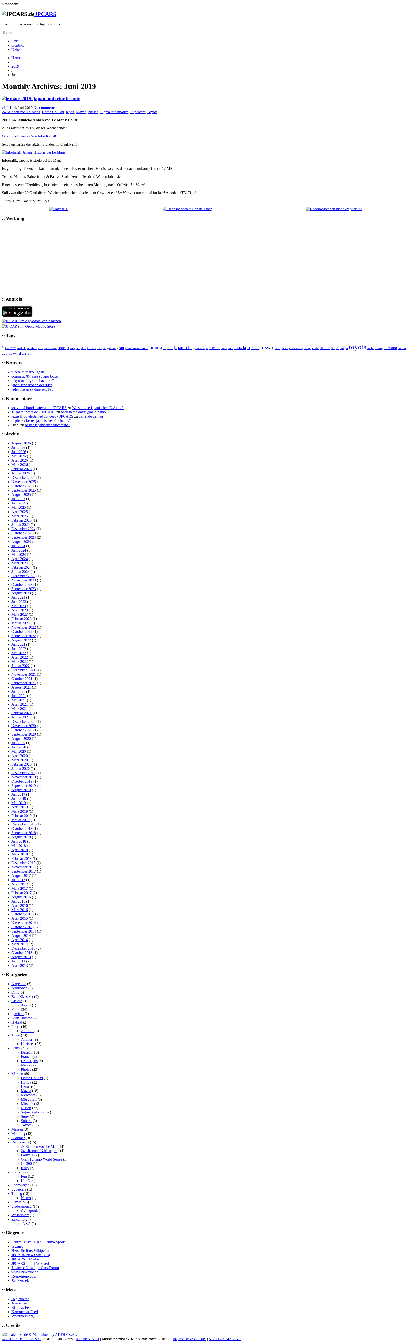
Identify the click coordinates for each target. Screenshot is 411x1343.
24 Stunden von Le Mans (21, 112)
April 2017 (19, 884)
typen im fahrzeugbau (27, 372)
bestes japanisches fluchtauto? (48, 421)
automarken (50, 348)
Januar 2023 (20, 623)
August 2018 (21, 837)
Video (402, 348)
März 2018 (19, 854)
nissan (267, 347)
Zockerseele (20, 1281)
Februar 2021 (21, 713)
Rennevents (20, 1142)
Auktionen (19, 988)
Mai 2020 (18, 751)
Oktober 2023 (21, 584)
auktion (32, 348)
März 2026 (19, 465)
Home (16, 58)
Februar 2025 (21, 520)
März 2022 (19, 661)
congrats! (75, 348)
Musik (25, 1065)
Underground (21, 1206)
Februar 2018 (21, 858)
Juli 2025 (18, 499)
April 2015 (19, 918)
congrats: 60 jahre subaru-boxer (35, 376)
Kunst (15, 1048)
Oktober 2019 (21, 781)
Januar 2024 (20, 572)
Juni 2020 (18, 747)
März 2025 (19, 516)
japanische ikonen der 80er (31, 385)
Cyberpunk (29, 1211)
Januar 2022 (20, 666)
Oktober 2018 (21, 828)
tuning (379, 348)
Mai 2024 (18, 554)
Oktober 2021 (21, 679)
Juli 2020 (18, 743)
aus (40, 348)
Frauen (26, 1057)
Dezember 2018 (23, 824)
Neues (255, 348)
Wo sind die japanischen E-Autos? (98, 408)
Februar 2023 (21, 619)
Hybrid (16, 1022)
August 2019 (21, 790)
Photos (26, 1069)
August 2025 (21, 495)
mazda (240, 347)
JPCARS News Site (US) (30, 1255)
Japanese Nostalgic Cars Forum (35, 1268)
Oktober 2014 (21, 927)
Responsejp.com (23, 1276)
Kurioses (27, 1044)
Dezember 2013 (23, 948)
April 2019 (19, 807)
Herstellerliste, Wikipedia (30, 1251)
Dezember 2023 (23, 576)
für (104, 348)
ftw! (99, 348)
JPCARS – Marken (26, 1259)
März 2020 (19, 760)
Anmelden (19, 1303)
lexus (224, 348)
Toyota (152, 112)
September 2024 (23, 537)
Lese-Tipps (29, 1061)
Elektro (16, 1001)
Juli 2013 (18, 961)
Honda (26, 1082)
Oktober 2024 (21, 533)
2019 (15, 66)
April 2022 (19, 657)
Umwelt (17, 1202)
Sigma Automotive (114, 112)
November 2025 (23, 482)
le (207, 348)
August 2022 (21, 640)
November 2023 (23, 580)
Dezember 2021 (23, 670)
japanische (183, 347)
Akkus (26, 1005)
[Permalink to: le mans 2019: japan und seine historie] (41, 98)
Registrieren (20, 1299)
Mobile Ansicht (87, 1339)
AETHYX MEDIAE (225, 1339)
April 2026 (19, 460)
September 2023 (23, 589)
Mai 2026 (18, 456)
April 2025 (19, 512)
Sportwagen (20, 1185)
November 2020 (23, 726)
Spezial (16, 1172)
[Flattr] (58, 209)
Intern (15, 1027)
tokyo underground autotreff (32, 381)
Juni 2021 (18, 696)
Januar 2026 (20, 473)
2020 (13, 348)
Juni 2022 (18, 649)
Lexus (25, 1086)
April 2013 (19, 965)
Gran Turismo (21, 1018)
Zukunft (26, 354)
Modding (18, 1134)
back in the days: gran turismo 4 (85, 412)
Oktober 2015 (21, 914)
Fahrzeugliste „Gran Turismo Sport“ (38, 1242)
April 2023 (19, 610)
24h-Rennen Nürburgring (40, 1151)
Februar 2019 (21, 816)
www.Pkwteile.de (24, 1272)
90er (7, 348)
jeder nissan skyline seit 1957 (33, 389)
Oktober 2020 (21, 730)
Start (14, 41)
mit (248, 348)
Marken (17, 1074)
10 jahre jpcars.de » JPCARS (33, 412)
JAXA (26, 1223)
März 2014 (19, 944)
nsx (277, 348)
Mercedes (28, 1095)
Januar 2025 (20, 525)
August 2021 (21, 687)
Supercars (137, 112)
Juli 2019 (18, 794)
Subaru (26, 1121)
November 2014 (23, 923)
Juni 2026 (18, 452)
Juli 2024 (18, 546)
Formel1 (27, 1155)
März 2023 (19, 614)
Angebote (18, 984)
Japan (70, 112)
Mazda (81, 112)
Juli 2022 (18, 644)
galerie (111, 348)
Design (26, 1052)
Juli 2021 (18, 691)
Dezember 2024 (23, 529)
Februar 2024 (21, 567)
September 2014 (23, 931)
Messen (17, 1129)
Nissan (93, 112)
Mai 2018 (18, 846)
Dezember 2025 (23, 477)
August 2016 (21, 897)
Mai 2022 (18, 653)
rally (300, 348)
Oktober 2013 (21, 953)
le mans (214, 348)
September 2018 (23, 833)
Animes (27, 1039)
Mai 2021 (18, 700)
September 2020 (23, 734)
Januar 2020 (20, 769)
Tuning (16, 1194)
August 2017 (21, 876)
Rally (25, 1168)
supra (335, 348)
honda (155, 347)
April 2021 (19, 704)
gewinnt (17, 1014)
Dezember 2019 (23, 773)
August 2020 (21, 739)
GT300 (26, 1164)
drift (83, 348)
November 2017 (23, 867)
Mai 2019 (18, 803)
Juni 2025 (18, 503)
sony (307, 348)
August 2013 (21, 957)
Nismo (26, 1198)
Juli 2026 (18, 447)
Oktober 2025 (21, 486)
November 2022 (23, 627)
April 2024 (19, 559)
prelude (293, 348)
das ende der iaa (91, 416)
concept (63, 348)
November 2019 (23, 777)
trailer (370, 348)
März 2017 (19, 888)
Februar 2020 (21, 764)
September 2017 (23, 871)
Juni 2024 (18, 550)
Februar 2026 (21, 469)
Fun (24, 1176)
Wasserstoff (20, 1215)
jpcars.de (199, 348)
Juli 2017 (18, 880)
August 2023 (21, 593)
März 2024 (19, 563)
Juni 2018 (18, 841)
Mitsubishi (29, 1099)
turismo (390, 347)
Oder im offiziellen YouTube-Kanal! (29, 136)
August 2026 (21, 443)
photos (284, 348)
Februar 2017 (21, 893)
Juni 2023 (18, 602)
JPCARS (45, 14)
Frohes (91, 348)
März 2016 (19, 910)
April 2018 (19, 850)
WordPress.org (22, 1316)
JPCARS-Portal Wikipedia (31, 1263)
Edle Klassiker (22, 997)
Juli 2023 (18, 597)
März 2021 (19, 709)
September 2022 (23, 636)
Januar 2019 (20, 820)
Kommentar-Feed (24, 1312)
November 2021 (23, 674)
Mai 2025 (18, 507)
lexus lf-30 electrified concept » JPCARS (42, 416)
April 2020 (19, 756)
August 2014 (21, 935)
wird (17, 353)
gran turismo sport (136, 348)
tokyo (344, 348)
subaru (325, 348)
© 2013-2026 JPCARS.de (21, 1339)
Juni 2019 (18, 798)
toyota (358, 347)
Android (21, 348)
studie (315, 348)
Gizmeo (17, 1246)
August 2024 (21, 542)
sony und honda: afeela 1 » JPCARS (39, 408)
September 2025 (23, 490)
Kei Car (27, 1181)
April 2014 (19, 940)
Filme (15, 1009)
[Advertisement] (144, 258)
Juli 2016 (18, 901)
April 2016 (19, 905)
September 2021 (23, 683)
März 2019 (19, 811)
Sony (25, 1116)
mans (230, 348)
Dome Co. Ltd (53, 112)
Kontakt (17, 45)
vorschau (7, 354)
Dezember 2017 (23, 863)
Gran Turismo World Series (41, 1159)
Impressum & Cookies (189, 1339)
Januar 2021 (20, 717)
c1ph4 (6, 108)
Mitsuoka (28, 1104)
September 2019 (23, 786)
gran (120, 347)
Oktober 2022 (21, 632)
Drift (15, 992)
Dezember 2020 (23, 721)
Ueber (16, 50)
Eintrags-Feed (21, 1307)
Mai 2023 (18, 606)
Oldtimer (18, 1138)
